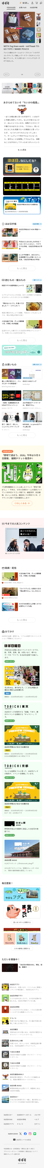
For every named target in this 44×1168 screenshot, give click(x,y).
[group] (22, 58)
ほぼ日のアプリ (9, 1124)
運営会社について (31, 1151)
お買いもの (22, 8)
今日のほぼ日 (11, 8)
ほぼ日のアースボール (24, 1115)
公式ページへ (8, 661)
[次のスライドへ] (37, 74)
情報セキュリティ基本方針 (12, 1154)
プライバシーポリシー (10, 1151)
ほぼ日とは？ (8, 1115)
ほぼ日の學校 (21, 1119)
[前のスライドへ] (6, 74)
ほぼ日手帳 (33, 8)
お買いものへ (36, 364)
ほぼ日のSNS (8, 1119)
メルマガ (37, 1115)
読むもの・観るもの (15, 280)
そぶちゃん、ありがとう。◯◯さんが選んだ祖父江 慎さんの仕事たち (21, 688)
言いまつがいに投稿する (22, 922)
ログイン (37, 1124)
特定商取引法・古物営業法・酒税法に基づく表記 (19, 1149)
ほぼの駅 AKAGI (11, 860)
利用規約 (21, 1151)
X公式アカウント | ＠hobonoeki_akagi (18, 863)
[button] (38, 18)
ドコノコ (20, 1124)
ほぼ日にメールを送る (23, 1139)
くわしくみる (20, 503)
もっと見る (22, 150)
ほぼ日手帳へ (36, 224)
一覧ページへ (36, 280)
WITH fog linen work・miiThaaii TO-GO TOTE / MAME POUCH (22, 47)
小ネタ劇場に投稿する (22, 948)
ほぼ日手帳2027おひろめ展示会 (17, 747)
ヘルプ (36, 1119)
